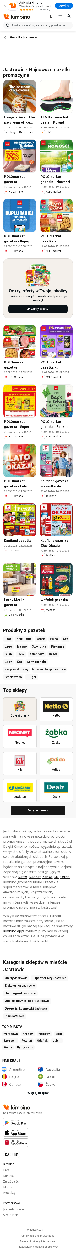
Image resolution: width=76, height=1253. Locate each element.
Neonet (35, 877)
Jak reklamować (14, 1209)
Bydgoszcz (25, 1047)
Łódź (59, 1034)
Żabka (47, 877)
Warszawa (10, 1034)
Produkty (9, 1193)
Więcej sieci (38, 810)
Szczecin (9, 1040)
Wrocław (44, 1034)
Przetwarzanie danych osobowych (38, 1247)
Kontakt (8, 1176)
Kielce (7, 1047)
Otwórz (63, 6)
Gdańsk (42, 1040)
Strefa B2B (10, 1215)
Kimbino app (13, 931)
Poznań (26, 1040)
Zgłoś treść (11, 1181)
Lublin (57, 1040)
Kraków (28, 1034)
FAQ (6, 1170)
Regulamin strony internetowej (38, 1241)
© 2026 (38, 1230)
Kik (56, 877)
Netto (22, 877)
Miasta (7, 1187)
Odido (65, 877)
